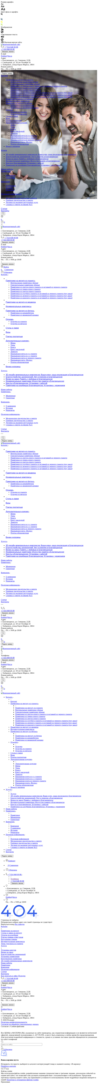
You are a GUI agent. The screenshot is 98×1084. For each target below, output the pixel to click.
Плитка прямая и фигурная (12, 937)
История (9, 188)
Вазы (8, 118)
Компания (5, 182)
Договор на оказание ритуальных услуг (22, 202)
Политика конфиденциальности (14, 1022)
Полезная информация (11, 194)
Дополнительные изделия (16, 123)
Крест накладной (17, 131)
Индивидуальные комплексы (18, 101)
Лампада (14, 133)
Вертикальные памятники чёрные (24, 82)
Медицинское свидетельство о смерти (21, 198)
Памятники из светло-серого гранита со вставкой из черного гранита (39, 86)
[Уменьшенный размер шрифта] (2, 4)
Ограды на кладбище (9, 935)
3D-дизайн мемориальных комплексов (16, 961)
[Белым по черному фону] (1, 17)
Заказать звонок (8, 51)
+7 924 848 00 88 (11, 47)
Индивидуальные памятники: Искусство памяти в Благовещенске (33, 161)
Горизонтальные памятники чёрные (25, 84)
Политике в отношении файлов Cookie (22, 1080)
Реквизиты (10, 190)
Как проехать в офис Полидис (13, 976)
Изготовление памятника (11, 959)
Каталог (4, 76)
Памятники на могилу (10, 931)
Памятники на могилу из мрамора (20, 99)
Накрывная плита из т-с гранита (24, 136)
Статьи (4, 209)
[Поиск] (3, 213)
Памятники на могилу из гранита (20, 80)
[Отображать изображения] (2, 30)
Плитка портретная (14, 121)
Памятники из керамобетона (22, 106)
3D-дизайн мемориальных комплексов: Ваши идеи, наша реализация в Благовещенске (41, 154)
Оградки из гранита (19, 112)
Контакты (5, 211)
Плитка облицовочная (20, 144)
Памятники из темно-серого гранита (25, 88)
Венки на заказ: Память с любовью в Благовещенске (27, 159)
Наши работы (7, 169)
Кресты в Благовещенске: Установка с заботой (25, 163)
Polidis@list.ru (6, 56)
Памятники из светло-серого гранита (26, 90)
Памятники (6, 171)
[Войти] (2, 217)
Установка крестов (8, 950)
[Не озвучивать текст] (2, 40)
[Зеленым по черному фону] (1, 25)
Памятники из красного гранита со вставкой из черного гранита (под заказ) (41, 97)
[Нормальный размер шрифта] (2, 7)
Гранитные (10, 178)
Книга (13, 129)
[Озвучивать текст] (2, 37)
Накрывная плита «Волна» (22, 142)
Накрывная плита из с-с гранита (24, 138)
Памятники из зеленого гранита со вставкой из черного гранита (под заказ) (41, 95)
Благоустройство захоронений (13, 954)
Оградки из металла (19, 114)
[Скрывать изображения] (2, 32)
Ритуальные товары (9, 939)
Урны (13, 127)
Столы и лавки (12, 116)
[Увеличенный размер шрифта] (3, 10)
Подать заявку (7, 73)
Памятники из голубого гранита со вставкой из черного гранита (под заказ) (41, 93)
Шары (13, 125)
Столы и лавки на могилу (11, 933)
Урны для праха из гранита (12, 944)
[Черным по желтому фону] (1, 22)
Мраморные (11, 175)
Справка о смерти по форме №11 (19, 205)
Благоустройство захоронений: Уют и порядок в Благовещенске (32, 157)
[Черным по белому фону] (1, 14)
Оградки (9, 110)
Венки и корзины (13, 146)
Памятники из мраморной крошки (25, 108)
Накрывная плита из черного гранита (26, 140)
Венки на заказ (7, 952)
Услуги (4, 150)
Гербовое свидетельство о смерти (19, 200)
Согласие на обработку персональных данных (20, 1024)
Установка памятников (10, 956)
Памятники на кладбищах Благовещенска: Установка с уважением (33, 165)
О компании (11, 186)
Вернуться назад (7, 924)
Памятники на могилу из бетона (19, 103)
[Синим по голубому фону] (1, 20)
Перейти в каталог (8, 1066)
